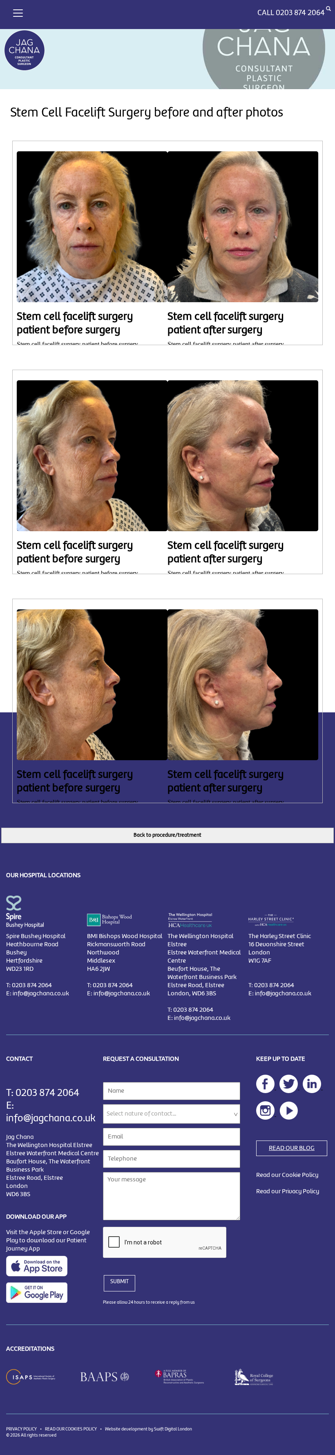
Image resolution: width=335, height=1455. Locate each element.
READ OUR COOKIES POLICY (71, 1429)
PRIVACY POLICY (21, 1429)
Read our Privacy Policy (287, 1191)
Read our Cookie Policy (287, 1175)
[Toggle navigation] (18, 12)
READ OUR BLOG (292, 1148)
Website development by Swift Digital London (148, 1429)
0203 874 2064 (300, 13)
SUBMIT (119, 1281)
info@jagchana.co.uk (41, 993)
